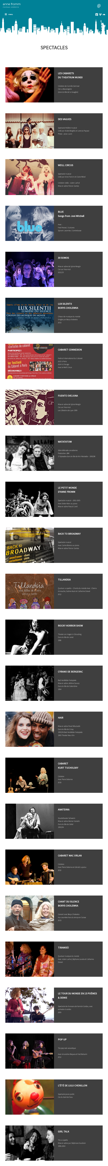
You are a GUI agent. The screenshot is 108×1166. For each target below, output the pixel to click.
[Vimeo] (100, 14)
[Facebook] (96, 14)
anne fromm (12, 4)
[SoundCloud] (103, 14)
